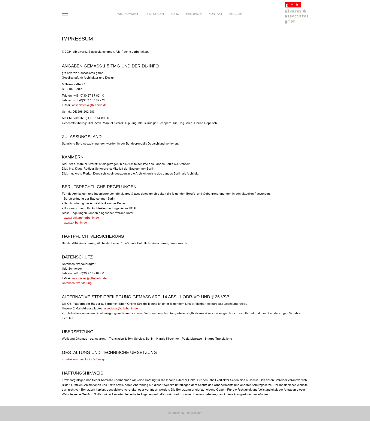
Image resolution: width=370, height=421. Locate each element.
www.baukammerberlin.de (81, 217)
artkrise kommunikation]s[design (84, 359)
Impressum (194, 412)
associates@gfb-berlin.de (89, 105)
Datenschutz (176, 412)
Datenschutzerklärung (77, 283)
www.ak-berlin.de (75, 222)
